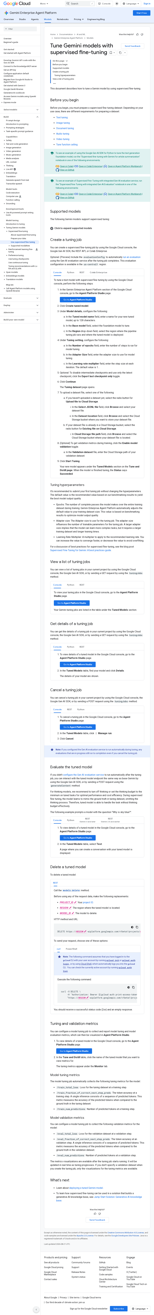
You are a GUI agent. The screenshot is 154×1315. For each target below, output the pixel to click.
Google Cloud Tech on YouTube (136, 1285)
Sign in (147, 3)
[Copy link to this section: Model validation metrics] (87, 1118)
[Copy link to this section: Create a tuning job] (85, 240)
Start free (142, 13)
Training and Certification (111, 1286)
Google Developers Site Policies (125, 1235)
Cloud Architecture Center (108, 1280)
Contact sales (50, 1279)
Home (52, 34)
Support (75, 1267)
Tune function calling (67, 144)
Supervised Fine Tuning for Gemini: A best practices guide (80, 550)
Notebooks (63, 19)
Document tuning (65, 128)
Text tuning (62, 117)
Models (48, 19)
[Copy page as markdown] (120, 52)
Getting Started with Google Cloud (108, 1268)
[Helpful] (137, 34)
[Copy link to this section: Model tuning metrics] (83, 1075)
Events (129, 1267)
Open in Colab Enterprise (90, 166)
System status (78, 1277)
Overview (9, 19)
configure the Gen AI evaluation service (83, 774)
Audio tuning (62, 133)
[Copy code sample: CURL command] (133, 987)
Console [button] (57, 272)
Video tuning (62, 139)
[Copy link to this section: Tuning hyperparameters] (87, 485)
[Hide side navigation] (36, 1310)
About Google (50, 1297)
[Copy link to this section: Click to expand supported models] (95, 228)
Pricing (77, 19)
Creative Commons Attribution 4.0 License (126, 1232)
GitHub (102, 1262)
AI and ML (81, 34)
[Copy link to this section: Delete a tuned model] (89, 867)
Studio (22, 19)
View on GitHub (67, 170)
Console (106, 3)
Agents (35, 19)
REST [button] (82, 272)
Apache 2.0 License (85, 1235)
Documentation (66, 34)
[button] (19, 102)
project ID (88, 902)
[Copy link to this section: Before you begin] (82, 100)
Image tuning (63, 122)
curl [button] (58, 948)
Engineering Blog (96, 19)
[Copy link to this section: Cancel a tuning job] (85, 690)
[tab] (57, 272)
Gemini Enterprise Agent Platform (33, 13)
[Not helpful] (142, 34)
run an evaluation (131, 257)
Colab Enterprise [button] (98, 272)
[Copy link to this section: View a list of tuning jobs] (93, 562)
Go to (77, 299)
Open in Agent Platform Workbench (125, 166)
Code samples (106, 1274)
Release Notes (78, 1272)
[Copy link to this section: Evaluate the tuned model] (95, 767)
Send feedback (132, 46)
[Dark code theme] (132, 927)
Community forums (81, 1262)
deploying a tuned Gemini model (86, 1187)
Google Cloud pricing (53, 1267)
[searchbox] (20, 28)
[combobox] (80, 3)
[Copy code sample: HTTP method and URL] (137, 927)
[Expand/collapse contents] (67, 61)
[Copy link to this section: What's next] (72, 1180)
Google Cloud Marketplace (50, 1273)
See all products (51, 1262)
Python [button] (70, 272)
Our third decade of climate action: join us (65, 1302)
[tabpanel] (97, 377)
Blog (128, 1262)
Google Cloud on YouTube (134, 1278)
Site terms (75, 1297)
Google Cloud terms (91, 1297)
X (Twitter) (131, 1272)
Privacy (63, 1297)
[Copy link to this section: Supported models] (84, 212)
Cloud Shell (86, 964)
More (43, 3)
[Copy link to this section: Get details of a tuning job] (96, 624)
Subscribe (119, 1308)
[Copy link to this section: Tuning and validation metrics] (101, 1024)
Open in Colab (66, 166)
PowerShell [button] (71, 948)
